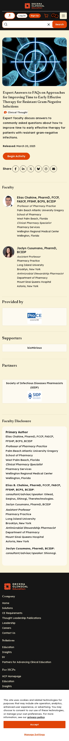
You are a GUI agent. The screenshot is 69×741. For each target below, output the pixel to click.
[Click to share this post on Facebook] (15, 168)
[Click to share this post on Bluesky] (38, 168)
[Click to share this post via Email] (53, 168)
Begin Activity (16, 156)
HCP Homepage (11, 676)
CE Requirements (12, 612)
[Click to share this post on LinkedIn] (23, 168)
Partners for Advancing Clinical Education (26, 662)
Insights (7, 652)
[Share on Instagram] (46, 168)
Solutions (7, 607)
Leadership (8, 622)
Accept (34, 724)
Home (5, 602)
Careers (6, 627)
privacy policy (36, 717)
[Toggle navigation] (63, 15)
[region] (34, 715)
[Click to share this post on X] (30, 168)
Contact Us (8, 632)
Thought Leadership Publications (21, 617)
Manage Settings (34, 734)
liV (3, 657)
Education (8, 647)
